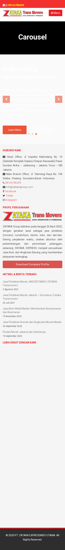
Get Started (41, 129)
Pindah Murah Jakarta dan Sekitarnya (24, 332)
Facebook (10, 191)
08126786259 (13, 182)
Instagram (11, 199)
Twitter (9, 195)
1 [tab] (29, 134)
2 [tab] (32, 134)
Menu (56, 12)
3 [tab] (36, 134)
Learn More (14, 129)
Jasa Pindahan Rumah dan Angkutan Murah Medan (32, 322)
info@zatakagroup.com (19, 187)
